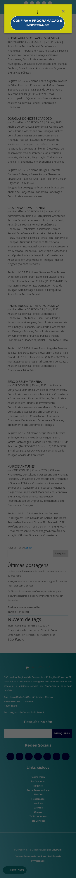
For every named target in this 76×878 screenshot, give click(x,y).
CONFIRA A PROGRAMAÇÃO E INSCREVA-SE (37, 23)
